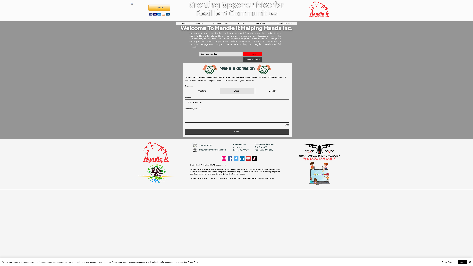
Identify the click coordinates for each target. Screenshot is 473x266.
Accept (462, 262)
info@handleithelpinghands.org (212, 150)
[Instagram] (224, 158)
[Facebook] (230, 158)
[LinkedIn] (242, 158)
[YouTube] (248, 158)
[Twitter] (236, 158)
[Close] (470, 262)
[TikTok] (254, 158)
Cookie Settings (448, 262)
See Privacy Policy (191, 262)
